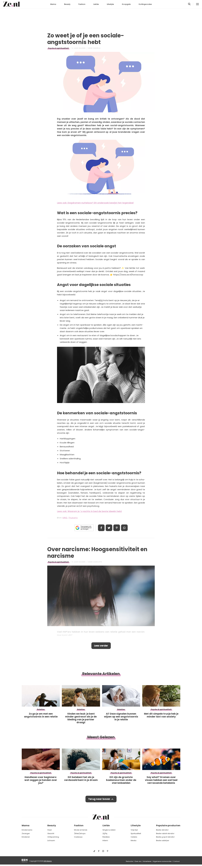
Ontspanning (53, 837)
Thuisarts (73, 517)
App (124, 527)
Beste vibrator (162, 830)
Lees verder (101, 645)
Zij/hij (105, 833)
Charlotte (97, 562)
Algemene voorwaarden (162, 861)
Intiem (105, 840)
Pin (116, 527)
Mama (53, 4)
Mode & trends (80, 830)
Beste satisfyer (162, 840)
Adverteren (147, 861)
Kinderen (26, 837)
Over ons (138, 861)
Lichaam (51, 840)
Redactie (129, 861)
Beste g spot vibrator (165, 837)
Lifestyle (110, 4)
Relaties (106, 837)
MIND (65, 517)
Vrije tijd (134, 830)
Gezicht (50, 833)
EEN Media (48, 861)
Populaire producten (168, 825)
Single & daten (109, 830)
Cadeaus (78, 837)
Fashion (81, 4)
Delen (101, 527)
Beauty (67, 4)
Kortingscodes (145, 4)
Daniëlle (96, 48)
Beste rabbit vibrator (165, 833)
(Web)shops (79, 833)
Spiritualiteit (136, 833)
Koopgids (126, 4)
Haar (49, 830)
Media (133, 840)
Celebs (134, 837)
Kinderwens (27, 830)
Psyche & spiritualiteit (58, 48)
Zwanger (26, 833)
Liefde (96, 4)
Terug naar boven (99, 799)
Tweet (109, 527)
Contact (176, 861)
